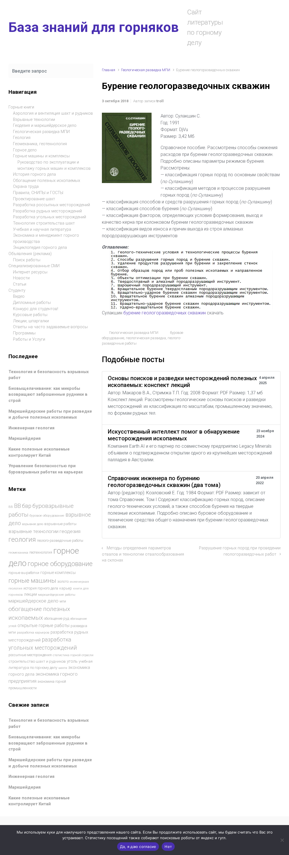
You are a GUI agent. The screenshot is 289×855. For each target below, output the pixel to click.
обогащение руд (56, 618)
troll (160, 101)
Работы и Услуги (29, 339)
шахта (62, 668)
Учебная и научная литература (42, 229)
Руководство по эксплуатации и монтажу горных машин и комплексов (54, 165)
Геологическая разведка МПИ (145, 70)
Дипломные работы (32, 302)
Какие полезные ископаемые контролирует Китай (39, 452)
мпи (63, 601)
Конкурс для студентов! (35, 308)
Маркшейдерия (24, 438)
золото (63, 581)
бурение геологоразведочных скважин (164, 313)
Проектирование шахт (34, 199)
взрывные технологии (33, 531)
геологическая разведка (146, 338)
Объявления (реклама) (30, 253)
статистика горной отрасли (73, 655)
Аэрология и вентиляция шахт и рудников (53, 113)
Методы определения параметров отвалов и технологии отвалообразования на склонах (143, 554)
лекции (30, 594)
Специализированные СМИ (34, 266)
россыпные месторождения (30, 655)
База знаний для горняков (93, 27)
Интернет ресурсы (30, 272)
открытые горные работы (43, 625)
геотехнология (40, 552)
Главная (108, 70)
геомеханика (18, 552)
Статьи (19, 284)
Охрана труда (26, 186)
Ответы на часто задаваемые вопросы (50, 327)
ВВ (10, 507)
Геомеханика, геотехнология (40, 144)
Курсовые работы (30, 314)
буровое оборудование (47, 515)
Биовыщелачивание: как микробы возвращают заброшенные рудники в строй (47, 394)
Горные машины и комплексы (41, 156)
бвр (26, 506)
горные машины (32, 580)
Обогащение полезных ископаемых (46, 180)
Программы (24, 333)
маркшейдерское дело (33, 601)
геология (22, 539)
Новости (21, 278)
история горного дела (40, 588)
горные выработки (23, 573)
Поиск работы (26, 260)
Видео (19, 296)
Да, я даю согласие (138, 846)
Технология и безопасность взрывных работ (48, 374)
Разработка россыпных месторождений (51, 205)
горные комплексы (58, 572)
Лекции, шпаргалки (31, 321)
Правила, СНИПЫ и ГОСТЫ (38, 192)
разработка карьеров (33, 632)
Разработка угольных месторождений (49, 217)
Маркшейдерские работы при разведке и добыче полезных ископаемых (50, 414)
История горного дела (34, 174)
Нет (168, 846)
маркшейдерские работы (56, 595)
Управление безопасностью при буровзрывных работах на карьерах (45, 469)
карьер (65, 588)
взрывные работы (60, 524)
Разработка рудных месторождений (47, 211)
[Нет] (282, 840)
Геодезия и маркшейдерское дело (44, 125)
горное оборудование (60, 564)
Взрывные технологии (34, 119)
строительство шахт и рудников (37, 661)
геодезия (70, 531)
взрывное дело (32, 524)
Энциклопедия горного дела (40, 247)
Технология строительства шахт (44, 223)
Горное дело (25, 150)
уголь (72, 661)
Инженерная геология (31, 428)
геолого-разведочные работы (60, 541)
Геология (21, 137)
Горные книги (21, 107)
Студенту (16, 290)
